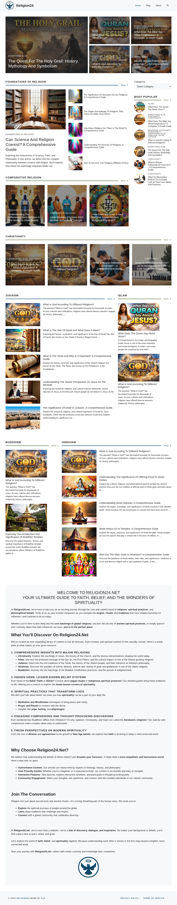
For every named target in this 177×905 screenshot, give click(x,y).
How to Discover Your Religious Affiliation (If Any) (106, 163)
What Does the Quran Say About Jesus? (107, 36)
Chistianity (160, 26)
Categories (139, 81)
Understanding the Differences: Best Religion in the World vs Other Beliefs (24, 217)
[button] (167, 5)
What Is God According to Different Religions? (106, 65)
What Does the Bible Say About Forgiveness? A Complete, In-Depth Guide (148, 35)
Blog (148, 5)
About (158, 5)
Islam (95, 31)
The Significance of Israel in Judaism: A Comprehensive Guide (77, 407)
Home (138, 5)
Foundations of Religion (26, 81)
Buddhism (97, 56)
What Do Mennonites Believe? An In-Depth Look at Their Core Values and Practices (159, 181)
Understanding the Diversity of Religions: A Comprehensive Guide (103, 146)
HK (43, 898)
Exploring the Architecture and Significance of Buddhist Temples (24, 536)
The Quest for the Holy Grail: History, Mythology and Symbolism (159, 152)
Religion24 (25, 5)
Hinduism (104, 60)
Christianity (141, 28)
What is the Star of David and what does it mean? (71, 330)
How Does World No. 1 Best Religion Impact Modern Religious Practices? (107, 217)
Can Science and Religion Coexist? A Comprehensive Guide (31, 144)
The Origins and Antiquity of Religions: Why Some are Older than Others (103, 112)
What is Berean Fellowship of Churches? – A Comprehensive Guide (151, 64)
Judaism (122, 60)
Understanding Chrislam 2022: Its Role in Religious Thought (67, 219)
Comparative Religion (20, 210)
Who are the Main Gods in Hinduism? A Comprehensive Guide (134, 554)
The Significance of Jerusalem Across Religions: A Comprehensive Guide (106, 96)
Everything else (17, 56)
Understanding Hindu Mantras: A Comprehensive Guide (130, 503)
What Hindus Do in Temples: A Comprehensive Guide (128, 528)
